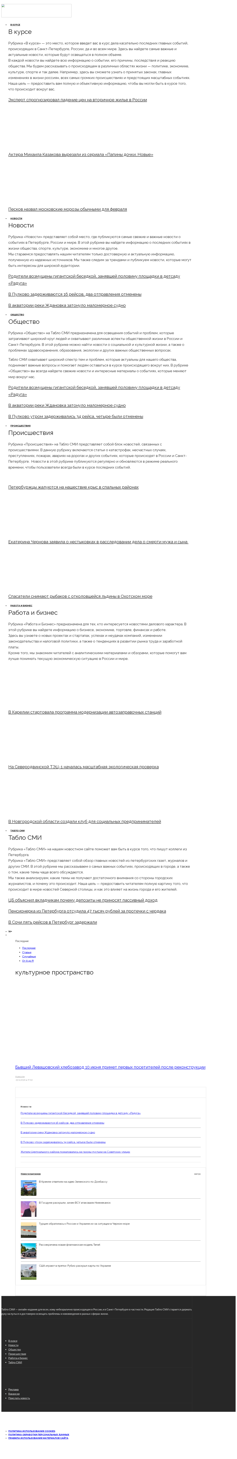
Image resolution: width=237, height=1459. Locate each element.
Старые (26, 952)
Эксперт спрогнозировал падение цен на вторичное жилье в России (77, 99)
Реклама (13, 1389)
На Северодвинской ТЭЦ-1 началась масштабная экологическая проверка (83, 766)
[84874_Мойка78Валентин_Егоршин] (37, 199)
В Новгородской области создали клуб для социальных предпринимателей (84, 821)
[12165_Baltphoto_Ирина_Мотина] (37, 757)
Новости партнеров (111, 1174)
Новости (16, 218)
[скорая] (37, 532)
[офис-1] (37, 812)
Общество (17, 314)
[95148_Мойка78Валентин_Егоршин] (37, 587)
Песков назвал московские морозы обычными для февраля (67, 209)
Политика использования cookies (31, 1431)
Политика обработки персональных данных (38, 1434)
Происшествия (20, 425)
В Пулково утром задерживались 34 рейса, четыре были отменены (75, 416)
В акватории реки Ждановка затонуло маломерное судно (67, 305)
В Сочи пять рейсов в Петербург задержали (52, 922)
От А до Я (28, 960)
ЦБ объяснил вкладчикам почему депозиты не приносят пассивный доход (83, 900)
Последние (29, 947)
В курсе (15, 24)
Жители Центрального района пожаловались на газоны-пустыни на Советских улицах (75, 1151)
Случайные (29, 956)
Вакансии (14, 1393)
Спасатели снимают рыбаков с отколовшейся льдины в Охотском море (80, 596)
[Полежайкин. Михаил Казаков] (37, 145)
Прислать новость (19, 1398)
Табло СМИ (17, 830)
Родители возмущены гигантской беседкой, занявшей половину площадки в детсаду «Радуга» (81, 1113)
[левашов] (62, 1057)
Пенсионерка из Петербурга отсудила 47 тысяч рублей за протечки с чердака (87, 911)
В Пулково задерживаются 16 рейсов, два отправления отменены (74, 294)
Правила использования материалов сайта (38, 1438)
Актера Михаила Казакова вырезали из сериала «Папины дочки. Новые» (80, 154)
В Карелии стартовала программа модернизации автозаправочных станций (84, 712)
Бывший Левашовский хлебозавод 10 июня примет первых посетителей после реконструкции (110, 1067)
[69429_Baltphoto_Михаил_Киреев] (37, 702)
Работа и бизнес (21, 605)
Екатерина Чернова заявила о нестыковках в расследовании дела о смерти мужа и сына (98, 541)
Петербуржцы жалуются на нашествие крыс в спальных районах (73, 487)
